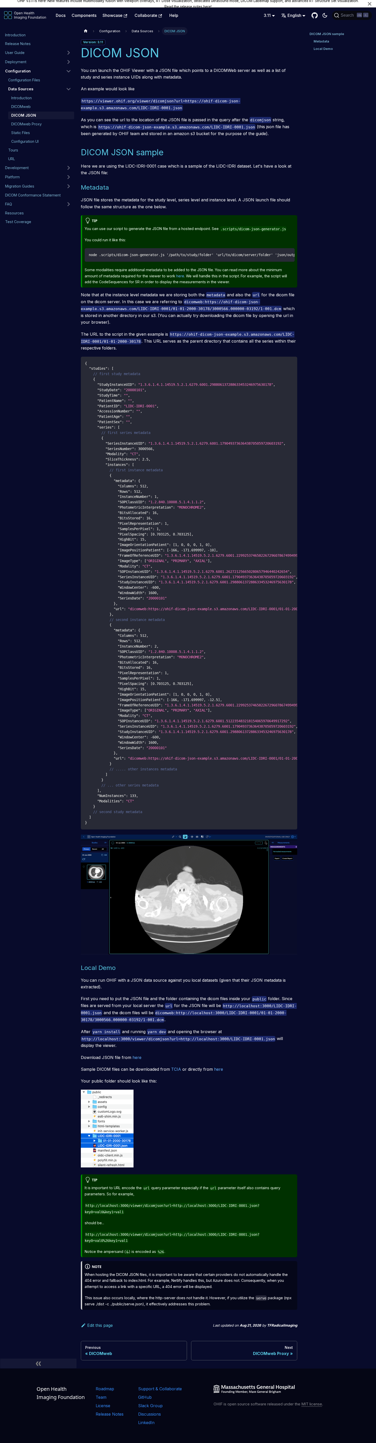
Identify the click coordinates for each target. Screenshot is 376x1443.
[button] (38, 71)
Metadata (321, 41)
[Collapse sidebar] (38, 1363)
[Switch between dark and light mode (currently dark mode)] (325, 15)
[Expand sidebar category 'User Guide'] (68, 53)
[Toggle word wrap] (279, 254)
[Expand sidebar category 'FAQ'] (68, 204)
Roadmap (105, 1388)
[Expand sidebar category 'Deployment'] (68, 62)
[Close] (369, 3)
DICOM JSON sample (326, 34)
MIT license (311, 1404)
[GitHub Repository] (314, 15)
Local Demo (323, 49)
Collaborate (146, 15)
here (207, 7)
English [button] (294, 15)
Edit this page (100, 1325)
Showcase (113, 15)
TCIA (176, 1069)
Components (84, 15)
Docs (60, 15)
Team (101, 1397)
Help (173, 15)
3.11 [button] (267, 15)
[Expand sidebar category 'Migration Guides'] (68, 186)
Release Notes (110, 1414)
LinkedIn (146, 1422)
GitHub (145, 1397)
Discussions (149, 1414)
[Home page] (86, 31)
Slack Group (150, 1405)
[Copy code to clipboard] (288, 254)
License (103, 1405)
